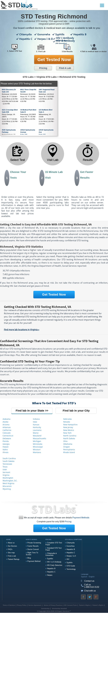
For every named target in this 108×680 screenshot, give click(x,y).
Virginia (6, 475)
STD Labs (28, 77)
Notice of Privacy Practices (53, 605)
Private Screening (34, 543)
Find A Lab (65, 68)
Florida (6, 441)
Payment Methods (80, 517)
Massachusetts (39, 438)
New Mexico (68, 430)
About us (11, 543)
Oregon (66, 446)
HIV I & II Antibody (54, 562)
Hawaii (6, 446)
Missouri (37, 449)
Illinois (5, 452)
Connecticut (8, 435)
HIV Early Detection (54, 565)
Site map (11, 553)
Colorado (7, 433)
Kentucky (37, 427)
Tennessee (7, 464)
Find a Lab (12, 556)
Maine (35, 433)
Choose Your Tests (16, 175)
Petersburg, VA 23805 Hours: (28, 116)
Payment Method (33, 561)
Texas (5, 466)
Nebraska (67, 419)
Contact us (89, 581)
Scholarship (45, 608)
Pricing (43, 68)
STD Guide (71, 566)
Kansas (36, 424)
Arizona (6, 424)
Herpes (49, 575)
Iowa (35, 422)
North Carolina (69, 435)
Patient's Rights (84, 605)
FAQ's (10, 549)
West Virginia (8, 483)
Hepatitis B (51, 568)
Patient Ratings (13, 559)
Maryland (37, 435)
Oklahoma (67, 444)
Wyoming (7, 489)
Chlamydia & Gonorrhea (51, 554)
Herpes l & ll (71, 556)
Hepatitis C (51, 572)
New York (67, 433)
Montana (37, 452)
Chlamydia (71, 543)
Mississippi (38, 446)
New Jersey (68, 427)
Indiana (36, 419)
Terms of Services (9, 605)
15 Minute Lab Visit (52, 175)
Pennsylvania (69, 449)
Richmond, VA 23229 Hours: (10, 97)
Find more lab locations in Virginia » (21, 329)
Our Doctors (12, 546)
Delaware (7, 438)
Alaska (5, 422)
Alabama (6, 419)
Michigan (37, 441)
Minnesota (37, 444)
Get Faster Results (84, 175)
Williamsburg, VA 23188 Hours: (47, 117)
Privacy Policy (21, 605)
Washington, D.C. (10, 480)
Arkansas (7, 427)
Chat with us (90, 591)
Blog (29, 558)
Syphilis (50, 559)
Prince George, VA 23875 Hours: (10, 117)
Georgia (6, 444)
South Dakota (8, 461)
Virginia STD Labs (46, 77)
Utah (5, 469)
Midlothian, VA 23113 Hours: (47, 95)
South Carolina (9, 458)
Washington (8, 478)
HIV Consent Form (70, 605)
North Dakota (69, 438)
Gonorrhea (70, 546)
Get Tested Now (54, 59)
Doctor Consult (33, 549)
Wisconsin (7, 486)
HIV (68, 559)
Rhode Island (69, 452)
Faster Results (33, 546)
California (7, 430)
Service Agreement (34, 605)
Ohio (65, 441)
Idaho (5, 449)
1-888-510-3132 (91, 587)
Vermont (6, 472)
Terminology (71, 569)
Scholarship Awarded (59, 608)
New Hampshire (70, 424)
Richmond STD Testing (72, 77)
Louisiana (37, 430)
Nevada (66, 422)
